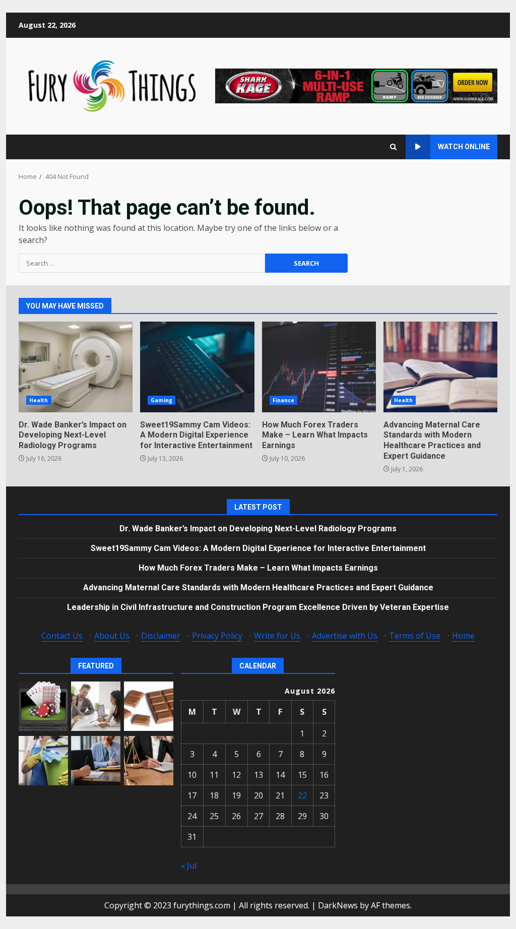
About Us (112, 635)
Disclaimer (160, 635)
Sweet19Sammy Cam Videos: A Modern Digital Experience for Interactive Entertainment (197, 367)
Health (38, 400)
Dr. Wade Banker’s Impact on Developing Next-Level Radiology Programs (76, 367)
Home (463, 635)
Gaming (161, 400)
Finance (284, 400)
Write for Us (277, 635)
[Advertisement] (356, 85)
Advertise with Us (344, 635)
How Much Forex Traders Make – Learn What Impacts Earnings (319, 367)
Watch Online (464, 147)
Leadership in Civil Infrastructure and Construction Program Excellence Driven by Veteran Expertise (258, 607)
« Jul (189, 865)
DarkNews (338, 905)
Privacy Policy (217, 635)
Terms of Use (414, 635)
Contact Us (62, 635)
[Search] (393, 147)
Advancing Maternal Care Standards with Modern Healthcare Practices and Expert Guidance (440, 367)
